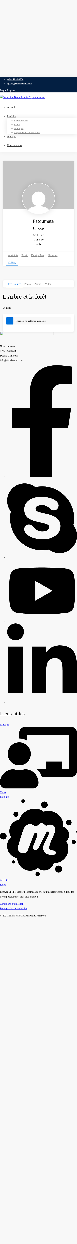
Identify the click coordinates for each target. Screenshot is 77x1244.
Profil (24, 255)
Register (11, 90)
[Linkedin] (42, 702)
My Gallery (14, 283)
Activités (13, 255)
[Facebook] (42, 476)
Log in (3, 90)
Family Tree (37, 255)
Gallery (12, 262)
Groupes (52, 255)
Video (48, 283)
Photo (27, 283)
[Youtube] (42, 621)
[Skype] (42, 557)
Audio (37, 283)
